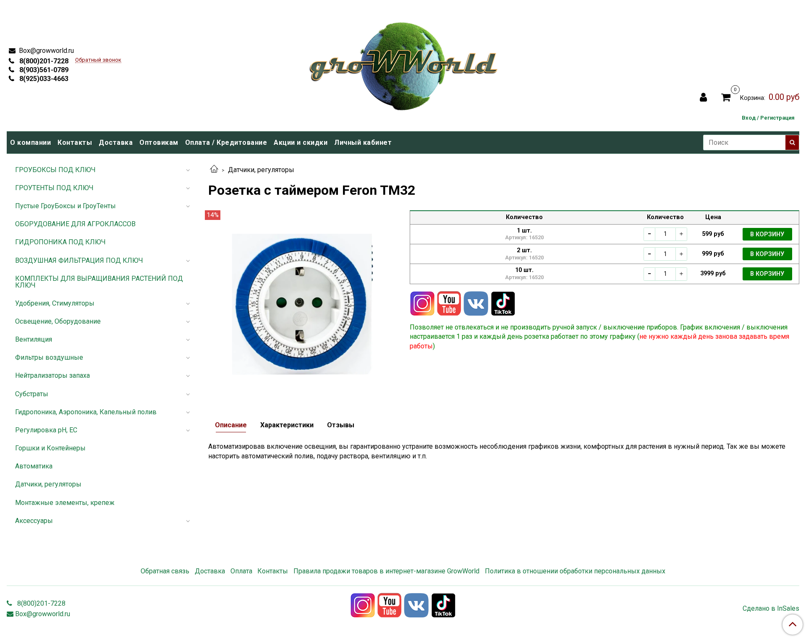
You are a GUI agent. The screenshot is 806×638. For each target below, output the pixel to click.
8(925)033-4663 (43, 78)
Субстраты (31, 394)
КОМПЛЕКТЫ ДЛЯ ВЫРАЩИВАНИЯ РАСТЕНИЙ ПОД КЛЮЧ (99, 282)
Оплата (241, 571)
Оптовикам (158, 142)
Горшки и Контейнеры (50, 448)
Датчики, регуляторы (261, 170)
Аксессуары (34, 521)
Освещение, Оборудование (58, 321)
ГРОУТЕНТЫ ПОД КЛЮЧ (54, 188)
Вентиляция (33, 339)
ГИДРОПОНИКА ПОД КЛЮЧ (60, 242)
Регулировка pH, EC (46, 430)
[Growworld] (403, 63)
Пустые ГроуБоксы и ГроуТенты (65, 206)
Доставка (116, 142)
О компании (30, 142)
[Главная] (214, 170)
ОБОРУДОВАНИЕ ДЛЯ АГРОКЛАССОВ (75, 224)
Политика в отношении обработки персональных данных (575, 571)
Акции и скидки (300, 142)
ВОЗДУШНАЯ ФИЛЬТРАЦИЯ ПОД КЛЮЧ (79, 260)
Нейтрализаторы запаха (52, 375)
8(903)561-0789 (43, 69)
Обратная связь (165, 571)
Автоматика (33, 466)
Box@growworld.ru (45, 51)
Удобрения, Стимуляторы (54, 303)
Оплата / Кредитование (226, 142)
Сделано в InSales (771, 608)
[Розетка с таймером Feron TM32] (302, 304)
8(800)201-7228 (43, 61)
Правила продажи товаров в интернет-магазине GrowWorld (386, 571)
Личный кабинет (363, 142)
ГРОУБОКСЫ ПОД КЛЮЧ (55, 170)
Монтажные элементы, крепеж (65, 503)
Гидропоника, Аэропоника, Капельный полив (86, 412)
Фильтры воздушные (49, 357)
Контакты (75, 142)
